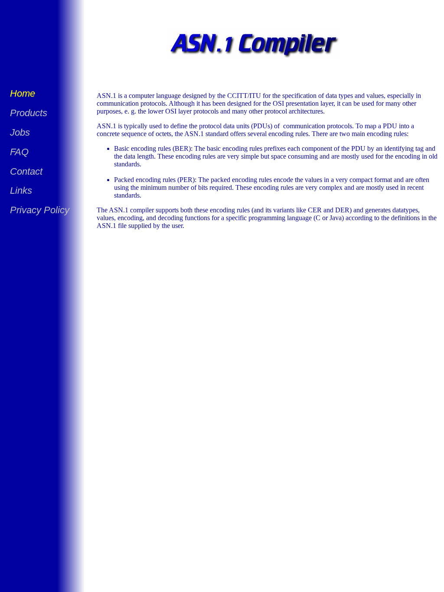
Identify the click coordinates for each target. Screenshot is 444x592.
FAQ (19, 151)
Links (21, 190)
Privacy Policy (39, 210)
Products (28, 112)
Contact (26, 171)
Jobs (20, 132)
